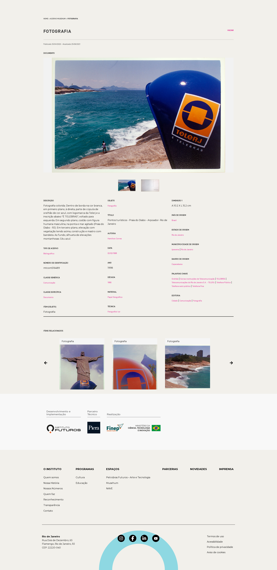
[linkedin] (144, 538)
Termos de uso (215, 536)
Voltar (230, 30)
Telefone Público (224, 282)
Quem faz (49, 494)
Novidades (198, 469)
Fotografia (112, 206)
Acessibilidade (215, 541)
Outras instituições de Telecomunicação (197, 279)
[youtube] (155, 538)
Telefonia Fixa (198, 286)
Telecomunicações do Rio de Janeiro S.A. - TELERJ (193, 282)
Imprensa (226, 469)
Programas (85, 469)
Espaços (112, 469)
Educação (81, 483)
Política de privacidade (220, 547)
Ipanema (175, 249)
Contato (48, 510)
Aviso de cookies (216, 552)
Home (45, 19)
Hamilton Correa (115, 238)
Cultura (80, 477)
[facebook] (132, 538)
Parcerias (170, 469)
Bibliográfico (48, 253)
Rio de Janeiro (178, 235)
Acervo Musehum (58, 19)
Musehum (112, 483)
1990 (109, 282)
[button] (45, 363)
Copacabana (177, 264)
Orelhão (175, 279)
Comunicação (49, 283)
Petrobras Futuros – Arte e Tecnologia (128, 477)
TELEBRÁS (220, 279)
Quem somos (51, 477)
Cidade (175, 301)
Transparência (51, 505)
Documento (48, 297)
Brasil (174, 220)
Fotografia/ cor (114, 311)
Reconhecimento (53, 499)
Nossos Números (53, 488)
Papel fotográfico (115, 297)
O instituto (52, 469)
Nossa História (51, 483)
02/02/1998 (112, 253)
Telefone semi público (181, 286)
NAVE (109, 488)
